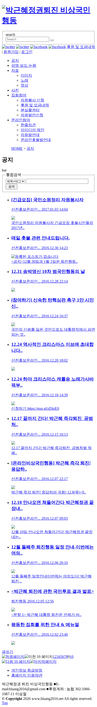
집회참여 (18, 95)
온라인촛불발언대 (36, 140)
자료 (15, 70)
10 (71, 657)
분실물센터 (30, 110)
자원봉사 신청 (32, 100)
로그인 (26, 52)
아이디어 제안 (32, 130)
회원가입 (11, 52)
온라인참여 (20, 120)
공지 (15, 61)
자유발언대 (30, 135)
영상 (24, 85)
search (10, 35)
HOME (17, 148)
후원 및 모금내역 (81, 47)
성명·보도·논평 (23, 65)
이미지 (26, 75)
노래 (24, 80)
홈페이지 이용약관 (26, 675)
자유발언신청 (32, 115)
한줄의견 (28, 125)
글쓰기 (7, 652)
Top (5, 703)
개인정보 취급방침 (26, 670)
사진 (15, 90)
